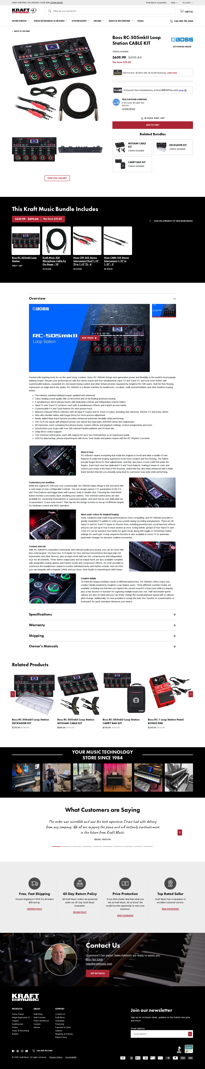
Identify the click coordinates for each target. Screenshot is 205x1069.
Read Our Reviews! (170, 909)
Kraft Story (38, 1014)
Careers (37, 1024)
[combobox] (114, 11)
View (48, 710)
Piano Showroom (41, 1021)
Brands (15, 1034)
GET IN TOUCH (98, 973)
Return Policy (61, 1037)
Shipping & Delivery (64, 1034)
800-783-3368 (94, 959)
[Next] (190, 694)
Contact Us (60, 1014)
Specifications (40, 614)
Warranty (37, 625)
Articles (37, 1027)
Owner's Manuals (43, 646)
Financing (59, 1024)
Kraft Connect (39, 1017)
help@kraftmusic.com (99, 963)
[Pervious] (13, 694)
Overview (37, 298)
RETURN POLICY (80, 912)
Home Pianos (18, 1014)
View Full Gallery (57, 178)
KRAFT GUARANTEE (125, 916)
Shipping (36, 636)
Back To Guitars (22, 31)
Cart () (188, 12)
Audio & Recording (20, 1031)
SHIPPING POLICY (34, 909)
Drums (15, 1027)
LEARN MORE (56, 3)
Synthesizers (17, 1024)
